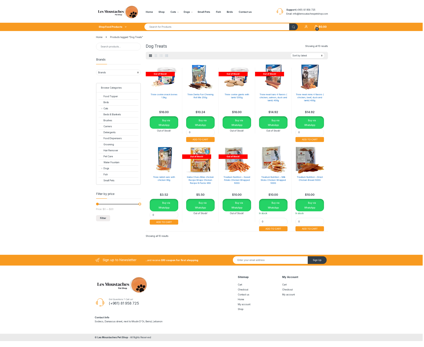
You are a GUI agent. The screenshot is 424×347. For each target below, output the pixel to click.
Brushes (108, 120)
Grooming (109, 144)
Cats (173, 11)
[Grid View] (150, 55)
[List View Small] (166, 55)
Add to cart (200, 139)
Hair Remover (111, 150)
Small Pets (204, 11)
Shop (161, 11)
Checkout (243, 289)
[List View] (161, 55)
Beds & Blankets (112, 114)
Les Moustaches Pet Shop (112, 337)
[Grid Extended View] (156, 55)
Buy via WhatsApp (164, 122)
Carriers (108, 126)
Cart (240, 284)
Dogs (187, 11)
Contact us (245, 11)
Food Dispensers (113, 138)
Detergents (110, 132)
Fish (218, 11)
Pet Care (108, 156)
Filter (103, 218)
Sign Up (317, 260)
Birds (230, 11)
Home (149, 11)
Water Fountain (111, 162)
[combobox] (216, 26)
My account (244, 304)
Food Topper (111, 96)
